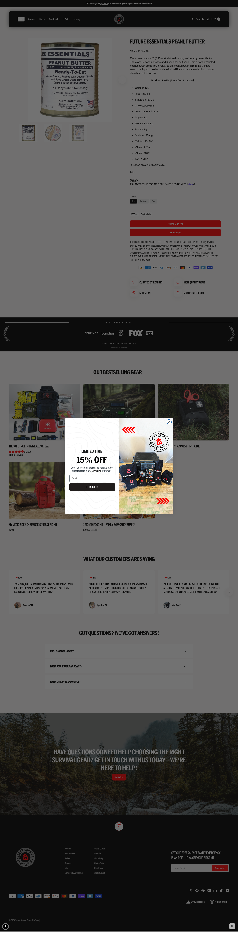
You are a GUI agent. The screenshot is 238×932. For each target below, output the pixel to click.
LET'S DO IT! (92, 487)
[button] (5, 926)
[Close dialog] (169, 421)
